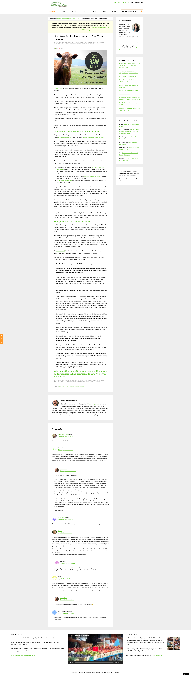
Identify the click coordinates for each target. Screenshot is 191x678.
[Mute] (118, 662)
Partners (117, 672)
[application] (95, 649)
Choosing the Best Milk (65, 137)
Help (108, 672)
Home (59, 18)
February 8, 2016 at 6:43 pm (67, 563)
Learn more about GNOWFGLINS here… (23, 655)
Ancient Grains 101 (124, 94)
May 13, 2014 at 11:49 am (65, 533)
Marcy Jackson (62, 517)
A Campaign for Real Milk (64, 180)
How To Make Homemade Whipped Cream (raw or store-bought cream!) (129, 131)
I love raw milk (58, 88)
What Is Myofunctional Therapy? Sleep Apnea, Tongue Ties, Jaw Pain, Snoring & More (129, 65)
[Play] (70, 662)
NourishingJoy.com (94, 404)
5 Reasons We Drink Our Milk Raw (93, 137)
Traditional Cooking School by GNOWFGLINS (59, 4)
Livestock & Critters (75, 18)
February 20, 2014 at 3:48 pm (65, 436)
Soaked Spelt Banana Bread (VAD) (128, 90)
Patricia (60, 531)
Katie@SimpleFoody (63, 435)
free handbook (60, 251)
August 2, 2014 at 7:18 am (65, 579)
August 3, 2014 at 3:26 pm (67, 600)
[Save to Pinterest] (1, 339)
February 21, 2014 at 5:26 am (65, 450)
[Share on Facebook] (1, 335)
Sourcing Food (81, 386)
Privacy (112, 672)
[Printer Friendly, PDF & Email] (58, 48)
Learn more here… (157, 655)
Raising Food (65, 18)
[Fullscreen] (120, 662)
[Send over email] (1, 342)
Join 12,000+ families (121, 3)
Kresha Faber (63, 469)
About (105, 672)
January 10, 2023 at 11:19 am (66, 613)
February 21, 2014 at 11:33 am (68, 471)
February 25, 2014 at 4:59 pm (65, 519)
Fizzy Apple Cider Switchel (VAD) (128, 76)
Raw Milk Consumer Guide (92, 176)
